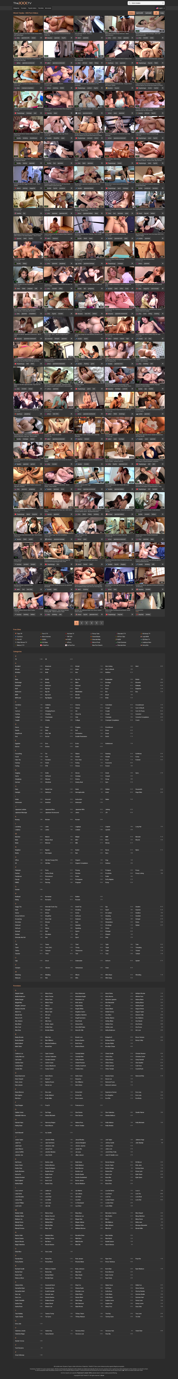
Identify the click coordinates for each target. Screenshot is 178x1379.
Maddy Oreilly (28, 1213)
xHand (140, 213)
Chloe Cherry (119, 1063)
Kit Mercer (149, 1162)
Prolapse (119, 870)
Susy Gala (149, 1306)
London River (119, 1203)
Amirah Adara (59, 1030)
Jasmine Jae (28, 1155)
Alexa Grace (59, 993)
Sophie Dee (119, 1303)
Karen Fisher (28, 1165)
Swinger (149, 919)
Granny (89, 779)
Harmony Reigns (59, 1122)
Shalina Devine (59, 1300)
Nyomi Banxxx (119, 1244)
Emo (59, 743)
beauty (119, 163)
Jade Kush (28, 1146)
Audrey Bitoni (149, 1002)
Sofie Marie (119, 1294)
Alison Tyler (59, 1012)
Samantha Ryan (28, 1288)
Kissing (28, 819)
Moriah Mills (149, 1228)
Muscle (149, 840)
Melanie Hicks (89, 1225)
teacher (156, 88)
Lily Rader (89, 1197)
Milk (89, 843)
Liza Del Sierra (119, 1190)
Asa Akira (119, 1015)
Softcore (89, 916)
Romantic (59, 900)
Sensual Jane (59, 1294)
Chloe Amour (119, 1059)
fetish (90, 63)
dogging (123, 564)
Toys (119, 953)
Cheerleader (59, 717)
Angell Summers (89, 1018)
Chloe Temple (119, 1069)
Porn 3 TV (45, 633)
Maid (28, 840)
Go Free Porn (71, 645)
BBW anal (28, 698)
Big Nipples (59, 698)
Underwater (89, 961)
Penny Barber (28, 1262)
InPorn (18, 63)
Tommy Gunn (119, 1317)
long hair (34, 514)
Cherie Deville (119, 1053)
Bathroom (28, 692)
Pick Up (59, 879)
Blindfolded (89, 692)
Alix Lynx (59, 1015)
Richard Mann (59, 1275)
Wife (89, 978)
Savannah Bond (59, 1285)
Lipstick (119, 830)
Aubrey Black (149, 999)
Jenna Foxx (59, 1149)
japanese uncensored (28, 63)
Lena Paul (59, 1197)
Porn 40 (19, 639)
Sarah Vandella (28, 1300)
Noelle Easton (119, 1241)
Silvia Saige (89, 1300)
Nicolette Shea (89, 1235)
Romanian (59, 896)
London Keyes (119, 1200)
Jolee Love (119, 1149)
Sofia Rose (119, 1291)
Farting (28, 766)
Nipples (59, 850)
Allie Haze (59, 1021)
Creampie (119, 717)
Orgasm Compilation (89, 863)
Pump (119, 882)
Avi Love (149, 1030)
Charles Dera (89, 1069)
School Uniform (28, 916)
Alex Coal (28, 1027)
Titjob (119, 947)
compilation (32, 313)
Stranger (119, 931)
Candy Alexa (28, 1066)
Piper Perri (119, 1259)
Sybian (149, 925)
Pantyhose (28, 876)
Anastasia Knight (89, 996)
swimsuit (89, 138)
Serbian (28, 934)
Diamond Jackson (119, 1085)
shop (96, 213)
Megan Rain (89, 1219)
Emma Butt (89, 1092)
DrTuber (110, 514)
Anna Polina (119, 993)
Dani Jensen (28, 1085)
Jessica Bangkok (89, 1143)
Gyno (149, 773)
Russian (89, 900)
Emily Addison (59, 1095)
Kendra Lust (89, 1171)
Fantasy (28, 763)
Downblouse (119, 727)
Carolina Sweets (59, 1059)
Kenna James (89, 1180)
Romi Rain (119, 1269)
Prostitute (119, 873)
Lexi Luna (59, 1203)
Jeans (89, 812)
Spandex (89, 925)
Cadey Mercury (28, 1056)
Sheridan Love (89, 1291)
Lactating (28, 826)
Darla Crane (89, 1076)
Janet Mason (28, 1149)
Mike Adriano (119, 1225)
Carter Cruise (59, 1063)
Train (149, 944)
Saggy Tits (28, 907)
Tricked (149, 950)
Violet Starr (149, 1331)
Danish (28, 730)
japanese (57, 38)
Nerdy (28, 853)
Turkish (149, 953)
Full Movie (149, 753)
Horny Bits (145, 645)
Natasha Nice (59, 1235)
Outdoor (119, 863)
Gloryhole (59, 782)
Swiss (149, 922)
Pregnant (89, 882)
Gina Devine (89, 1112)
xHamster (49, 338)
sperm (86, 338)
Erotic (89, 743)
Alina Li (59, 1005)
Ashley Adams (119, 1018)
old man (85, 63)
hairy (115, 589)
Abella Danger (28, 999)
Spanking (89, 928)
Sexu (139, 288)
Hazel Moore (59, 1125)
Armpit (89, 666)
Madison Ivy (28, 1219)
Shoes (59, 913)
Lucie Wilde (119, 1206)
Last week (148, 13)
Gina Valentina (119, 1112)
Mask (28, 843)
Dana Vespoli (28, 1079)
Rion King (89, 1278)
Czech (149, 720)
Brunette (149, 682)
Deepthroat (28, 733)
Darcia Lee (59, 1085)
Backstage (28, 682)
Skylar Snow (119, 1285)
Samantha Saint (28, 1291)
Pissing (89, 870)
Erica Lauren (89, 1098)
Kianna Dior (119, 1171)
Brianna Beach (89, 1046)
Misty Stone (149, 1219)
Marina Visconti (59, 1216)
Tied (89, 953)
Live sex (49, 8)
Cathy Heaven (89, 1059)
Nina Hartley (119, 1235)
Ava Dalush (149, 1021)
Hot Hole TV (70, 633)
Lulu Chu (149, 1194)
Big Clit (59, 692)
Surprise (149, 910)
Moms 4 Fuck (96, 642)
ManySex (49, 38)
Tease (59, 944)
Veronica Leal (89, 1334)
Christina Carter (149, 1056)
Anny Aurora (119, 996)
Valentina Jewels (28, 1331)
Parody (28, 879)
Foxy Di (59, 1105)
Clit (89, 711)
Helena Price (89, 1122)
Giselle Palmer (149, 1112)
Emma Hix (89, 1095)
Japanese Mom (59, 809)
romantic (147, 514)
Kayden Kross (59, 1171)
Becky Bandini (28, 1040)
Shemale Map (96, 639)
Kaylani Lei (59, 1177)
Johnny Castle (119, 1143)
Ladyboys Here (146, 642)
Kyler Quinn (149, 1174)
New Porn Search (97, 645)
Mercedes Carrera (119, 1213)
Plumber (89, 873)
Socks (89, 913)
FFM (59, 766)
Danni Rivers (59, 1076)
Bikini (89, 682)
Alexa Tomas (59, 996)
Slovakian (59, 934)
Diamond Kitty (149, 1076)
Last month (139, 13)
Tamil (28, 947)
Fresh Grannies (121, 642)
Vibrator (59, 968)
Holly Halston (119, 1122)
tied (28, 363)
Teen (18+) (59, 947)
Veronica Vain (119, 1331)
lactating (25, 138)
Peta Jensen (89, 1259)
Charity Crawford (89, 1066)
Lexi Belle (59, 1200)
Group (119, 779)
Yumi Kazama (28, 1348)
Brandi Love (89, 1037)
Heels (89, 789)
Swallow (149, 913)
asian (55, 113)
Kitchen (59, 819)
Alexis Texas (59, 1002)
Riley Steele (89, 1275)
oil (145, 338)
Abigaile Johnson (28, 1005)
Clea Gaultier (149, 1063)
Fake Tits (28, 760)
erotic (151, 38)
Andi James (89, 1002)
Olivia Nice (28, 1251)
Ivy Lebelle (59, 1132)
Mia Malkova (119, 1222)
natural (33, 38)
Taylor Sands (28, 1317)
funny (119, 38)
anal (35, 113)
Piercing (59, 882)
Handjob (28, 792)
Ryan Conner (119, 1275)
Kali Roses (28, 1162)
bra (24, 213)
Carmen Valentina (59, 1056)
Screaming (28, 919)
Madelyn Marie (28, 1216)
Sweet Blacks (96, 636)
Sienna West (89, 1297)
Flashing (119, 753)
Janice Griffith (28, 1152)
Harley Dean (28, 1125)
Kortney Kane (149, 1168)
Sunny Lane (149, 1300)
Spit (89, 934)
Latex (59, 826)
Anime (59, 669)
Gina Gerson (89, 1115)
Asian (89, 669)
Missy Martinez (149, 1216)
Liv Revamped (89, 1203)
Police (89, 876)
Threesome (89, 950)
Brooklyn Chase (119, 1046)
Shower (59, 922)
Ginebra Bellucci (119, 1115)
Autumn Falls (149, 1015)
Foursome (119, 763)
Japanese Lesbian (28, 809)
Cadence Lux (28, 1053)
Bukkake (149, 685)
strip (150, 338)
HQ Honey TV (146, 633)
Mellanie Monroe (89, 1228)
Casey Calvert (59, 1069)
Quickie (28, 889)
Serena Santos (59, 1297)
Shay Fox (89, 1285)
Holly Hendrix (119, 1125)
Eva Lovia (149, 1095)
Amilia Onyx (59, 1027)
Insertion (59, 802)
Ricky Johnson (89, 1269)
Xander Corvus (28, 1341)
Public (119, 876)
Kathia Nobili (28, 1183)
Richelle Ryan (59, 1278)
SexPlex (19, 213)
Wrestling (149, 975)
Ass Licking (119, 666)
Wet (59, 978)
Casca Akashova (59, 1066)
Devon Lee (119, 1079)
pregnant (30, 288)
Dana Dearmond (28, 1076)
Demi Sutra (89, 1085)
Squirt (119, 910)
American (59, 666)
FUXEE (69, 639)
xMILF (79, 38)
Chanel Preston (89, 1063)
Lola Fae (119, 1197)
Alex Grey (28, 1030)
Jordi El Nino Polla (119, 1152)
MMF (119, 837)
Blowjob (89, 698)
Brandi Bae (59, 1046)
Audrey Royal (149, 1005)
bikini (32, 363)
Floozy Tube (95, 633)
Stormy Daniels (149, 1291)
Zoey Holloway (28, 1355)
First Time (89, 760)
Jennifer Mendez (59, 1152)
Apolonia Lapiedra (119, 999)
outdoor (89, 88)
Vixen (119, 968)
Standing (119, 916)
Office (28, 860)
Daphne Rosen (59, 1082)
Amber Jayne (59, 1024)
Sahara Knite (28, 1285)
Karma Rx (28, 1174)
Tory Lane (149, 1313)
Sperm (89, 931)
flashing (86, 363)
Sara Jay (28, 1294)
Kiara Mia (119, 1177)
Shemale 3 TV (121, 633)
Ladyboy (28, 830)
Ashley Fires (119, 1024)
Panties (28, 873)
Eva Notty (149, 1098)
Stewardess (119, 922)
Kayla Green (59, 1174)
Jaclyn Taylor (28, 1140)
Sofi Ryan (119, 1288)
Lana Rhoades (28, 1197)
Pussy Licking (149, 873)
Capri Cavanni (59, 1053)
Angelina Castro (89, 1012)
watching (55, 88)
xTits (18, 38)
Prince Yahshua (119, 1262)
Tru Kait (149, 1317)
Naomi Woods (28, 1241)
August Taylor (149, 1012)
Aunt (149, 666)
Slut (59, 937)
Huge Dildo (149, 792)
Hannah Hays (28, 1122)
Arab (59, 672)
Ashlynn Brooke (149, 993)
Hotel (119, 792)
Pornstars (23, 8)
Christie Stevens (149, 1053)
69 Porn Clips (121, 636)
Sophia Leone (119, 1300)
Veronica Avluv (89, 1331)
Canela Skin (28, 1069)
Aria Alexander (119, 1002)
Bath (28, 688)
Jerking (119, 809)
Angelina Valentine (89, 1015)
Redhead (28, 896)
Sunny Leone (149, 1303)
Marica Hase (59, 1213)
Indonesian (28, 802)
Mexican (59, 843)
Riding (28, 900)
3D (59, 659)
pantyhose (147, 188)
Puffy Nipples (119, 879)
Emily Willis (59, 1098)
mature (122, 338)
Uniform (119, 961)
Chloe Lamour (119, 1066)
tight (127, 338)
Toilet (119, 950)
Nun (89, 853)
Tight (119, 944)
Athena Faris (149, 996)
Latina (59, 830)
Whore (89, 975)
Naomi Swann (28, 1238)
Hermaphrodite (89, 792)
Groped (119, 776)
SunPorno (110, 63)
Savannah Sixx (59, 1288)
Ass (89, 672)
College (89, 720)
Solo (89, 922)
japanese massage (89, 263)
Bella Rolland (28, 1043)
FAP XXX (69, 636)
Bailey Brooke (28, 1037)
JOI (119, 812)
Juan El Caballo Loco (119, 1155)
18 (28, 659)
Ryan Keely (119, 1278)
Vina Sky (119, 1334)
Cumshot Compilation (149, 717)
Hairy (28, 789)
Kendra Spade (89, 1174)
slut (85, 288)
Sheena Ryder (89, 1288)
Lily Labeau (89, 1194)
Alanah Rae (28, 1015)
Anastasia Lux (89, 999)
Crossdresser (149, 705)
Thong (89, 947)
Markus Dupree (59, 1219)
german (33, 464)
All (156, 13)
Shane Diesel (59, 1303)
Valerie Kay (59, 1331)
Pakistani (28, 870)
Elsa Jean (59, 1092)
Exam (89, 746)
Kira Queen (119, 1180)
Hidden (119, 789)
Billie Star (59, 1037)
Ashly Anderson (119, 1030)
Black (89, 688)
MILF (89, 840)
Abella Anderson (28, 996)
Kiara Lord (119, 1174)
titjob (84, 163)
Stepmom (119, 919)
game (92, 363)
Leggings (89, 826)
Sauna (28, 913)
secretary (155, 188)
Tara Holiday (28, 1313)
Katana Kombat (28, 1177)
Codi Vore (149, 1066)
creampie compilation (27, 88)
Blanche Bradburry (59, 1043)
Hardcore (59, 792)
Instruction (89, 799)
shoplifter (56, 138)
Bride (119, 698)
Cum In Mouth (149, 708)
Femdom (59, 760)
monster (145, 38)
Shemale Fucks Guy (59, 907)
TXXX (109, 213)
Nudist (89, 850)
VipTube (19, 564)
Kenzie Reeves (119, 1162)
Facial (28, 757)
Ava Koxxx (149, 1027)
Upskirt (149, 961)
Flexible (119, 757)
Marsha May (59, 1225)
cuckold (125, 389)
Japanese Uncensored (59, 812)
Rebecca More (28, 1278)
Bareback (28, 685)
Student (149, 907)
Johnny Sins (119, 1146)
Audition (119, 672)
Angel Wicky (89, 1005)
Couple (119, 711)
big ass (150, 63)
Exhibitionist (119, 743)
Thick (59, 953)
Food (119, 760)
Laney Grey (28, 1200)
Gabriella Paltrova (28, 1115)
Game (28, 776)
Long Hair (149, 826)
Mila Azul (119, 1228)
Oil (28, 863)
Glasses (59, 779)
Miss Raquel (149, 1213)
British (149, 679)
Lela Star (59, 1194)
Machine (28, 837)
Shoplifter (59, 916)
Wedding (59, 975)
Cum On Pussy (149, 711)
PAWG (28, 882)
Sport (89, 937)
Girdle (59, 773)
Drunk (119, 733)
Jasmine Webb (59, 1140)
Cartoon (28, 711)
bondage (117, 389)
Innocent (59, 799)
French (119, 766)
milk (36, 288)
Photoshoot (59, 876)
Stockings (119, 925)
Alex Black (28, 1024)
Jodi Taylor (119, 1140)
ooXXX (79, 263)
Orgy (119, 860)
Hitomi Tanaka (89, 1125)
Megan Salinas (89, 1222)
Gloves (89, 773)
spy (146, 389)
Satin (28, 910)
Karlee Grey (28, 1168)
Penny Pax (59, 1259)
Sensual (28, 931)
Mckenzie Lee (89, 1216)
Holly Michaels (149, 1122)
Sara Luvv (28, 1297)
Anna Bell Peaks (89, 1027)
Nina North (119, 1238)
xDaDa (44, 639)
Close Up (89, 714)
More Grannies (46, 636)
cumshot (26, 564)
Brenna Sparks (89, 1040)
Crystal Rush (149, 1069)
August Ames (149, 1009)
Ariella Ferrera (119, 1012)
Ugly (28, 961)
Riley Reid (89, 1272)
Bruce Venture (149, 1037)
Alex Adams (28, 1021)
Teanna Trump (59, 1313)
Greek (119, 773)
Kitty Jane (149, 1165)
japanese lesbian (87, 113)
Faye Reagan (28, 1105)
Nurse (119, 850)
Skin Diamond (89, 1303)
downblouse (33, 138)
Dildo (59, 730)
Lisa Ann (89, 1200)
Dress (119, 730)
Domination (89, 733)
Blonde (89, 695)
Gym (119, 782)
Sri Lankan (119, 913)
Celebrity (59, 705)
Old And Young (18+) (59, 860)
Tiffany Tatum (89, 1313)
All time (131, 13)
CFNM (59, 708)
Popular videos (32, 8)
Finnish (89, 757)
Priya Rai (149, 1259)
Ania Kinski (89, 1021)
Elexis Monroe (28, 1092)
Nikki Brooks (89, 1241)
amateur (148, 614)
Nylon (149, 850)
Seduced (28, 925)
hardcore (55, 238)
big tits (64, 38)
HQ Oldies (45, 642)
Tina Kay (119, 1313)
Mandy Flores (28, 1222)
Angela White (89, 1009)
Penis (59, 870)
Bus (149, 692)
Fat (59, 753)
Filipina (89, 753)
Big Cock (59, 695)
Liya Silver (89, 1206)
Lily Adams (89, 1190)
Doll (89, 730)
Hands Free (59, 789)
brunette (148, 589)
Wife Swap (119, 978)
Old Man (59, 863)
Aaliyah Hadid (28, 993)
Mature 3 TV (20, 645)
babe (55, 589)
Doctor (59, 736)
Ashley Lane (119, 1027)
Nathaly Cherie (59, 1238)
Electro (28, 746)
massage (29, 113)
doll (149, 464)
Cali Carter (28, 1059)
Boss (119, 688)
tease (90, 238)
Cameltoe (28, 705)
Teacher (28, 953)
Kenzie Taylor (119, 1165)
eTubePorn (45, 645)
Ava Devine (149, 1024)
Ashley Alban (119, 1021)
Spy (119, 907)
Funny (149, 757)
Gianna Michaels (59, 1115)
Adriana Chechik (28, 1009)
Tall (28, 944)
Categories (16, 8)
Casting (28, 714)
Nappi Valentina (28, 1244)
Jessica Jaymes (89, 1146)
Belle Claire (28, 1046)
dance (28, 514)
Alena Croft (28, 1018)
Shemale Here (121, 645)
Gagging (28, 773)
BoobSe (110, 88)
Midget (89, 837)
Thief (89, 944)
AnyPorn (79, 439)
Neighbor (28, 850)
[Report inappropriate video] (41, 37)
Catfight (28, 717)
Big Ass (59, 688)
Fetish (59, 763)
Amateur (28, 672)
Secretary (28, 922)
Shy (59, 925)
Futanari (149, 760)
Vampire (28, 968)
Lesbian (89, 830)
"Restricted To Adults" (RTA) (84, 1373)
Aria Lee (119, 1005)
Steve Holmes (149, 1288)
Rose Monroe (119, 1272)
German (28, 782)
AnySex (140, 113)
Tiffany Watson (89, 1317)
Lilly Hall (59, 1206)
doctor (150, 88)
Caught (28, 720)
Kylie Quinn (149, 1177)
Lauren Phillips (28, 1203)
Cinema (89, 705)
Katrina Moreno (59, 1165)
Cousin (119, 714)
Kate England (28, 1180)
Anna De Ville (89, 1030)
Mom (119, 840)
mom (114, 38)
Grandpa (89, 776)
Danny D (59, 1079)
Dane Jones (28, 1082)
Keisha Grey (59, 1183)
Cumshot (149, 714)
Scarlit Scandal (59, 1291)
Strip (119, 937)
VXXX (79, 113)
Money (119, 843)
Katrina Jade (59, 1162)
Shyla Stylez (89, 1294)
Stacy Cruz (119, 1306)
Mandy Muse (28, 1225)
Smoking (89, 910)
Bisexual (89, 685)
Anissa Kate (89, 1024)
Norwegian (59, 853)
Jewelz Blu (89, 1149)
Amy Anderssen (89, 993)
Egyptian (28, 743)
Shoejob (59, 910)
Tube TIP (19, 633)
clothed (116, 338)
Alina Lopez (59, 1009)
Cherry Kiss (119, 1056)
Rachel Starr (28, 1272)
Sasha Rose (28, 1306)
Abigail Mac (28, 1002)
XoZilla (19, 138)
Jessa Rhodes (89, 1140)
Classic (89, 708)
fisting (96, 63)
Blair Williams (59, 1040)
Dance (28, 727)
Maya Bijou (89, 1213)
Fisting (89, 763)
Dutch (119, 736)
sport (119, 188)
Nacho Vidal (28, 1235)
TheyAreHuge (142, 63)
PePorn (19, 188)
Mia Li (119, 1219)
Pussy (149, 870)
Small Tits (89, 907)
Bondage (119, 682)
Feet (59, 757)
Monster (149, 837)
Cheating (59, 714)
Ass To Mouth (119, 669)
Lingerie (119, 826)
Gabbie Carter (28, 1112)
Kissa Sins (119, 1183)
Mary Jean (59, 1228)
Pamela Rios (28, 1259)
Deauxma (89, 1079)
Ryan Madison (149, 1269)
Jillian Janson (89, 1155)
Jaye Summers (59, 1143)
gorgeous (62, 188)
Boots (119, 685)
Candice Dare (28, 1063)
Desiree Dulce (119, 1076)
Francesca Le (89, 1105)
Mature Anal (59, 840)
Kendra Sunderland (89, 1177)
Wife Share (119, 975)
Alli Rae (59, 1018)
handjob (155, 489)
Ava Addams (149, 1018)
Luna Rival (149, 1197)
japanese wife (25, 38)
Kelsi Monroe (89, 1168)
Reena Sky (59, 1272)
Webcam (28, 978)
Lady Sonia (28, 1194)
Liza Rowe (119, 1194)
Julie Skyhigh (149, 1143)
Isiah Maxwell (28, 1132)
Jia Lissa (89, 1152)
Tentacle (59, 950)
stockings (122, 414)
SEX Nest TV (146, 639)
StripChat (140, 614)
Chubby (59, 720)
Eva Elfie (119, 1098)
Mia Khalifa (119, 1216)
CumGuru (20, 636)
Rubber (89, 896)
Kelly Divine (89, 1162)
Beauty (59, 682)
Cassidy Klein (89, 1056)
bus (117, 63)
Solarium (89, 919)
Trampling (149, 947)
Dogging (89, 727)
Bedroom (59, 685)
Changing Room (59, 711)
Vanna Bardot (59, 1334)
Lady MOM (145, 636)
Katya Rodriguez (59, 1168)
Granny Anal (89, 782)
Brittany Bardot (119, 1040)
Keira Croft (59, 1180)
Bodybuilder (119, 679)
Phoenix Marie (89, 1262)
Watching (28, 975)
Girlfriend (59, 776)
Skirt (59, 931)
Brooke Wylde (119, 1043)
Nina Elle (89, 1244)
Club (89, 717)
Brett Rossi (89, 1043)
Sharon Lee (59, 1306)
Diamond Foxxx (119, 1082)
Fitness (89, 766)
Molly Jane (149, 1222)
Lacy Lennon (28, 1190)
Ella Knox (28, 1098)
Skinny (59, 928)
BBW (28, 695)
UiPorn (49, 389)
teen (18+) (87, 313)
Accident (28, 666)
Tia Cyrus (59, 1317)
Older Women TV (22, 642)
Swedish (149, 916)
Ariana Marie (119, 1009)
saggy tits (32, 188)
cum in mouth (154, 288)
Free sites (40, 8)
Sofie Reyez (119, 1297)
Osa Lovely (59, 1251)
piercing (25, 188)
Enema (59, 746)
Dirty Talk (59, 733)
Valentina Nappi (28, 1334)
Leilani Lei (59, 1190)
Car (28, 708)
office (60, 288)
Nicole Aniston (59, 1244)
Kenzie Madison (89, 1183)
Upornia (49, 113)
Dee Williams (89, 1082)
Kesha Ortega (119, 1168)
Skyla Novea (89, 1306)
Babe (28, 679)
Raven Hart (28, 1275)
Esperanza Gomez (119, 1092)
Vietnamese (89, 968)
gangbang (62, 263)
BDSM (62, 88)
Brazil (119, 695)
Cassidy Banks (89, 1053)
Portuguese (89, 879)
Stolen (119, 928)
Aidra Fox (28, 1012)
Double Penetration (89, 736)
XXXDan (49, 539)
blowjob (57, 338)
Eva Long (149, 1092)
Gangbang (28, 779)
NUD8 (119, 639)
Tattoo (28, 950)
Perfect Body (59, 873)
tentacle (87, 439)
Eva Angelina (119, 1095)
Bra (119, 692)
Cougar (119, 708)
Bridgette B (119, 1037)
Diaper (59, 727)
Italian (119, 799)
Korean (89, 819)
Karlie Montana (28, 1171)
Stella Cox (149, 1285)
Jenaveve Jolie (59, 1146)
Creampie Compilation (119, 720)
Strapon (119, 934)
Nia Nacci (59, 1241)
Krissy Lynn (149, 1171)
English (161, 8)
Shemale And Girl (28, 937)
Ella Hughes (28, 1095)
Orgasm (89, 860)
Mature (59, 837)
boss (126, 288)
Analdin (49, 138)
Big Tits (89, 679)
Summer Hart (149, 1297)
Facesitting (28, 753)
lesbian (153, 213)
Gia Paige (59, 1112)
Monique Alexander (149, 1225)
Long (162, 13)
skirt (154, 464)
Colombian (119, 705)
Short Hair (59, 919)
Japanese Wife (89, 809)
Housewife (149, 789)
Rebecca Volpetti (59, 1269)
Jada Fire (28, 1143)
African (28, 669)
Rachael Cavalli (28, 1269)
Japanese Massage (28, 812)
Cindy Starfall (149, 1059)
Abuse (102, 1375)
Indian (28, 799)
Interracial (89, 802)
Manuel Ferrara (28, 1228)
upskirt (31, 539)
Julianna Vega (149, 1140)
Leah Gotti (28, 1206)
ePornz (69, 642)
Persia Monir (59, 1262)
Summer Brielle (149, 1294)
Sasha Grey (28, 1303)
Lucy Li (149, 1190)
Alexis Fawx (59, 999)
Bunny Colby (149, 1040)
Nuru (119, 853)
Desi (28, 736)
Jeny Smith (59, 1155)
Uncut (59, 961)
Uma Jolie (28, 1324)
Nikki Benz (89, 1238)
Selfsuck (28, 928)
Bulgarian (149, 688)
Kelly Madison (89, 1165)
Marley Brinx (59, 1222)
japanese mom (119, 363)
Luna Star (149, 1200)
